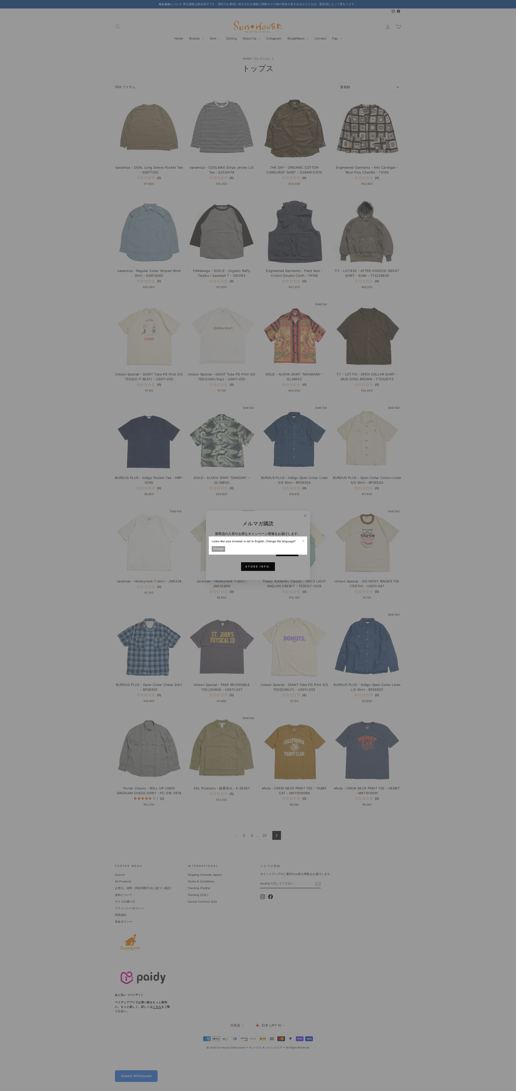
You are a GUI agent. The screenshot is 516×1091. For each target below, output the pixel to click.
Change (218, 549)
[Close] (303, 540)
